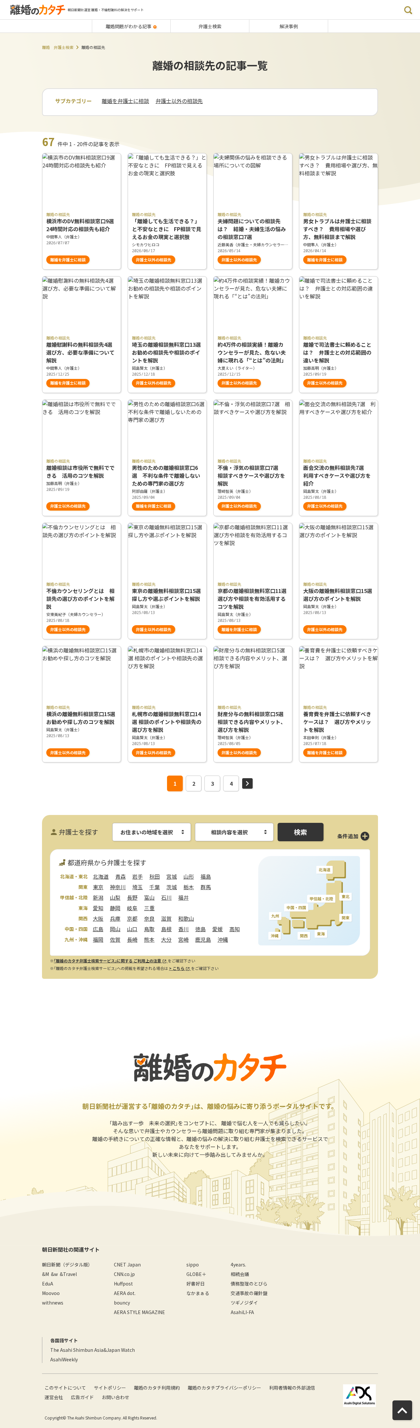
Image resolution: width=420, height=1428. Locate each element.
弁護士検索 (210, 26)
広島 (98, 929)
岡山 (115, 929)
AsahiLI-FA (242, 1312)
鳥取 (149, 929)
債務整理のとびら (249, 1283)
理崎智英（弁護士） (235, 491)
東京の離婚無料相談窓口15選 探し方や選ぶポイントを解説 (167, 595)
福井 (183, 897)
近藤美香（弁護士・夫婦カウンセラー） (253, 244)
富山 (149, 897)
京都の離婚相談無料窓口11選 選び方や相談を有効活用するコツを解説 (252, 598)
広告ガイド (82, 1397)
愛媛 (217, 929)
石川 (166, 897)
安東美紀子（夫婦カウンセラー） (75, 614)
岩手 (137, 876)
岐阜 (132, 908)
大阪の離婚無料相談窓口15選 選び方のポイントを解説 (338, 595)
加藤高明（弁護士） (321, 368)
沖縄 (223, 939)
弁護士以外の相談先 (179, 101)
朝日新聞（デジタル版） (67, 1264)
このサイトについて (65, 1387)
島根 (166, 929)
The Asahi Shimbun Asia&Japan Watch (92, 1350)
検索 (300, 832)
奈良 (149, 918)
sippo (192, 1264)
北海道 (101, 876)
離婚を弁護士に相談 (125, 101)
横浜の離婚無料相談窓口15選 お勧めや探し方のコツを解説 (81, 718)
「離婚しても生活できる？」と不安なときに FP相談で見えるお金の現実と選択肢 (166, 229)
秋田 (154, 876)
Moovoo (51, 1293)
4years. (238, 1264)
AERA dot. (125, 1293)
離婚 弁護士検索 (58, 47)
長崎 (132, 939)
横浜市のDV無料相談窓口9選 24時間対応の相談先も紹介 (81, 225)
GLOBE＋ (196, 1274)
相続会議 (240, 1274)
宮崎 (183, 939)
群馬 (205, 887)
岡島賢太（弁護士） (149, 368)
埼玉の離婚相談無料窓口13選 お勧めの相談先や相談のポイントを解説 (166, 352)
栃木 (188, 887)
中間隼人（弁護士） (64, 236)
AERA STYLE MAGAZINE (139, 1312)
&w (54, 1274)
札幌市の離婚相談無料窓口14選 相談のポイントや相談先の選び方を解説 (166, 722)
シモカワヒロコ (145, 244)
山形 (188, 876)
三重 (149, 908)
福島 (205, 876)
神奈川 (118, 887)
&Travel (68, 1274)
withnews (52, 1302)
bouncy (122, 1302)
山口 (132, 929)
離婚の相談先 (58, 214)
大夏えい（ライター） (237, 368)
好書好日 (195, 1283)
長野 (132, 897)
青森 (120, 876)
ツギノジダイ (244, 1302)
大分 (166, 939)
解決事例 (289, 26)
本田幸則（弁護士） (321, 737)
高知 (234, 929)
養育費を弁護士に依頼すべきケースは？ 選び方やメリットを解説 (337, 722)
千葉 (154, 887)
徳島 (200, 929)
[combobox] (152, 832)
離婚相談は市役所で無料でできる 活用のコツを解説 (80, 471)
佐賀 (115, 939)
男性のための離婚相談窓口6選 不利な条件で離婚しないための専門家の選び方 (166, 475)
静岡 (115, 908)
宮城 (171, 876)
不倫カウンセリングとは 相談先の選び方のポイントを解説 (80, 598)
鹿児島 (203, 939)
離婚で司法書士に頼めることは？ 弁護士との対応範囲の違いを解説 (337, 352)
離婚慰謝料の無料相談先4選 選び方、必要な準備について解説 (81, 352)
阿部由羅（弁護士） (149, 491)
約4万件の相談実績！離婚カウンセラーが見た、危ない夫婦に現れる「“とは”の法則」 (252, 352)
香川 (183, 929)
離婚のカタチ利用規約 (157, 1387)
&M (45, 1274)
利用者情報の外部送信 (292, 1387)
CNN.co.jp (124, 1274)
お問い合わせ (115, 1397)
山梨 (115, 897)
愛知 (98, 908)
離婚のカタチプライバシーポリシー (224, 1387)
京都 (132, 918)
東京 (98, 887)
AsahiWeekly (64, 1359)
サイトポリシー (110, 1387)
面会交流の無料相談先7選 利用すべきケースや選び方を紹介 (337, 475)
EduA (47, 1283)
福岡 (98, 939)
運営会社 (54, 1397)
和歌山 (186, 918)
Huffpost (123, 1283)
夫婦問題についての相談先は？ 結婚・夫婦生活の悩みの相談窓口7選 (252, 229)
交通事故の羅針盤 (249, 1293)
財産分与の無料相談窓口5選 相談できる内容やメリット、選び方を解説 (253, 722)
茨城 (171, 887)
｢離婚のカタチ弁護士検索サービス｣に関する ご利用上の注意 (108, 960)
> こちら (177, 968)
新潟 (98, 897)
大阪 (98, 918)
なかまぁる (197, 1293)
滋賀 (166, 918)
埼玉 (137, 887)
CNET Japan (127, 1264)
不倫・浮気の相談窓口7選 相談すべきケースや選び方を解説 (251, 475)
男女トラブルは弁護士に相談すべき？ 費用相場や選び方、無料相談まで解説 (337, 229)
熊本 (149, 939)
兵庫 (115, 918)
